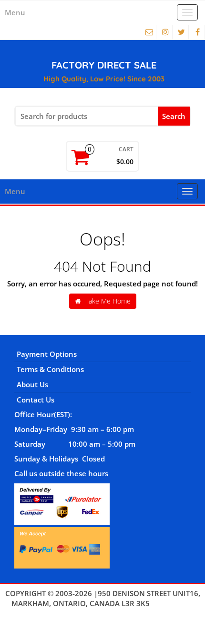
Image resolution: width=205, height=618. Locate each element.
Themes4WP (173, 603)
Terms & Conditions (50, 369)
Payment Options (47, 354)
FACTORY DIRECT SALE (103, 65)
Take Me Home (107, 300)
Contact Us (35, 399)
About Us (32, 384)
